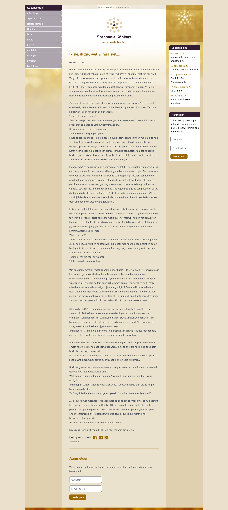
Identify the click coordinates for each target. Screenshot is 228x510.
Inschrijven (78, 497)
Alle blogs (32, 13)
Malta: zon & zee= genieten (180, 99)
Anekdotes (32, 50)
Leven (30, 34)
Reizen (30, 44)
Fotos (30, 39)
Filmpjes (31, 55)
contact (127, 7)
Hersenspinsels (35, 23)
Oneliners (32, 29)
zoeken (118, 7)
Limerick (31, 60)
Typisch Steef (34, 18)
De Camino (180, 88)
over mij (109, 7)
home (100, 7)
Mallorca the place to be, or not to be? (183, 57)
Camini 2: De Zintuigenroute (180, 78)
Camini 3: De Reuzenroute (184, 67)
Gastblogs (32, 65)
